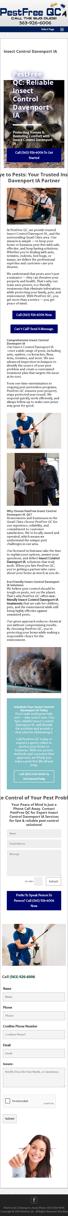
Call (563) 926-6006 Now (34, 315)
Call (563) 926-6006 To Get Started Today (34, 776)
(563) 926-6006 (22, 976)
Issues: (8, 1064)
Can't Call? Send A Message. (34, 329)
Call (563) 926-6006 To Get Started (34, 155)
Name (7, 989)
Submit (53, 881)
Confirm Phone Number (20, 1026)
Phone (7, 1007)
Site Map (63, 1211)
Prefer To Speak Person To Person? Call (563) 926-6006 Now (34, 900)
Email (7, 1045)
